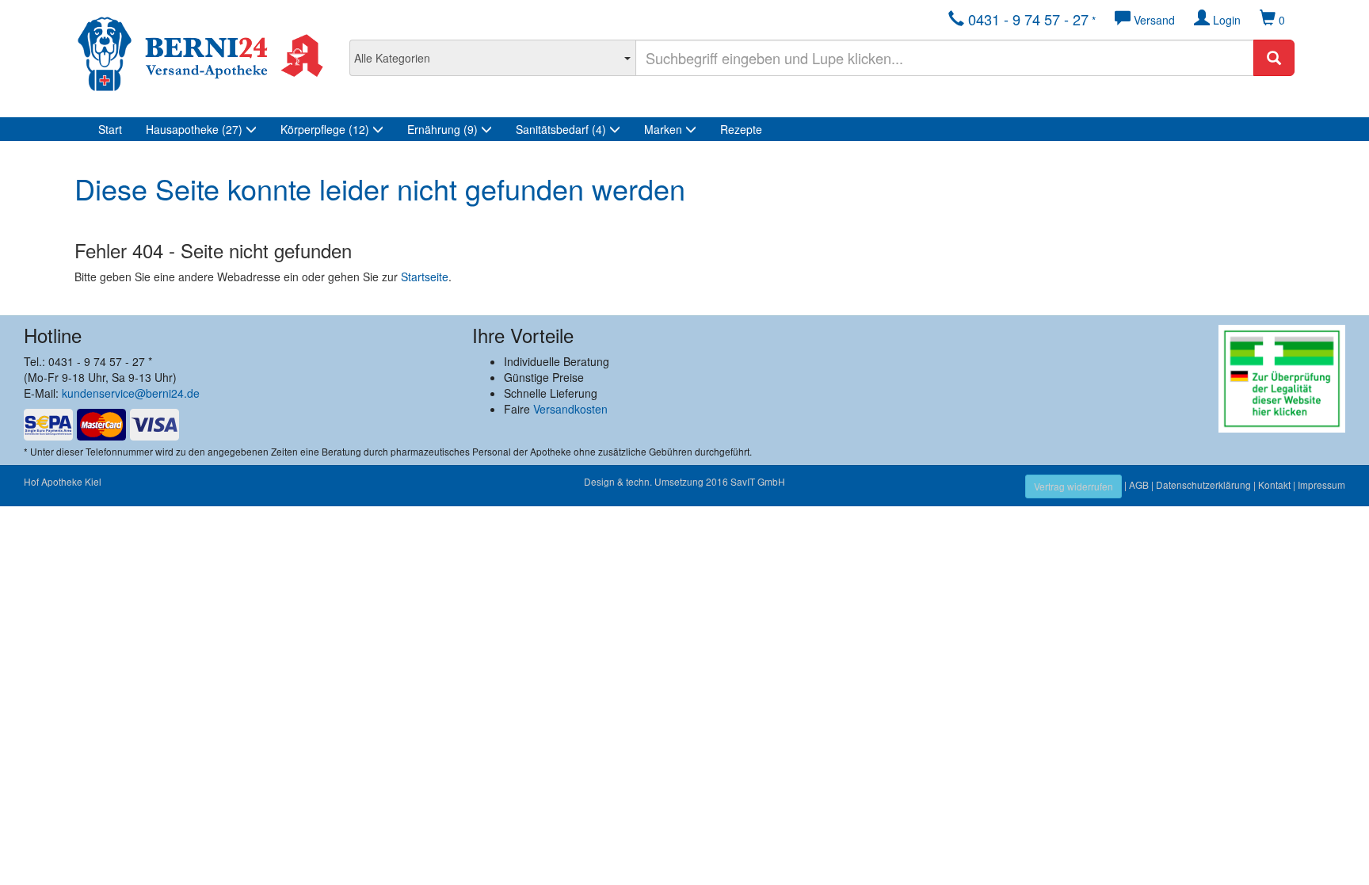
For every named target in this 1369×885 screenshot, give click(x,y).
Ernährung (442, 129)
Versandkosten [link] (570, 409)
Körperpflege (324, 129)
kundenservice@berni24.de (131, 393)
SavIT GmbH (757, 481)
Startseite (424, 276)
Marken (664, 129)
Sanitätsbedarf (561, 129)
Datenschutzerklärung (1203, 484)
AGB (1139, 484)
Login (1225, 20)
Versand (1153, 20)
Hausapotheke (194, 129)
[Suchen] (1274, 58)
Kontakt (1274, 484)
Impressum (1321, 484)
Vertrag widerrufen (1073, 486)
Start (110, 129)
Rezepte (741, 129)
